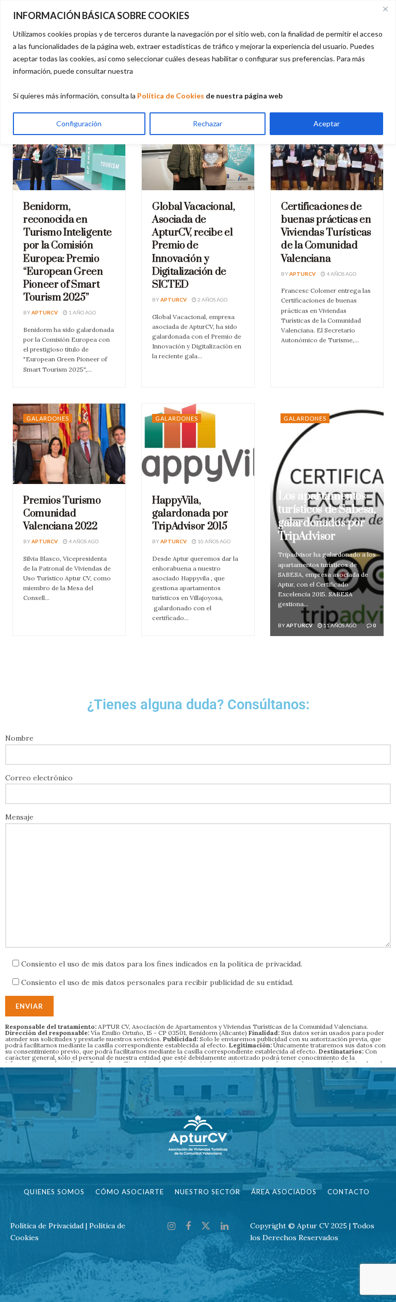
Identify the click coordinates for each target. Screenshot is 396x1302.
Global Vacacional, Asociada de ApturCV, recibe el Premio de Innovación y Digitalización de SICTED (193, 246)
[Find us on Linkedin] (224, 1226)
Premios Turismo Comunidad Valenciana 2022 (62, 513)
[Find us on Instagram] (171, 1226)
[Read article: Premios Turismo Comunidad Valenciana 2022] (69, 444)
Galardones (47, 418)
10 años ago (213, 541)
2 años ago (211, 299)
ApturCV (44, 312)
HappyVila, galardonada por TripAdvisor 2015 (190, 513)
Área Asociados (284, 1192)
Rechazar (207, 123)
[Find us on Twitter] (205, 1226)
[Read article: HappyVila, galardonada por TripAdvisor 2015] (198, 444)
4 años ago (340, 274)
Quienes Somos (54, 1192)
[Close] (385, 9)
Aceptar (327, 123)
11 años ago (339, 625)
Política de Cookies (170, 95)
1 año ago (82, 312)
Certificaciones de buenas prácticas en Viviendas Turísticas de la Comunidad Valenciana (326, 233)
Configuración (79, 123)
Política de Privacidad (47, 1225)
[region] (198, 72)
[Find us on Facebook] (188, 1226)
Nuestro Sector (207, 1192)
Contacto (348, 1192)
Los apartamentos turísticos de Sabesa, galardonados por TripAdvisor (327, 516)
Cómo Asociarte (129, 1192)
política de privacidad (264, 964)
